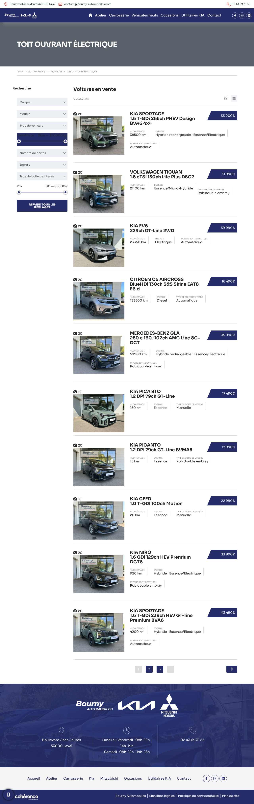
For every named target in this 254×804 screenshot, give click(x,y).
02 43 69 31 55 (241, 4)
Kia (91, 778)
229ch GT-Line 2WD (152, 228)
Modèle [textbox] (25, 114)
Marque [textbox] (25, 102)
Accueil (33, 778)
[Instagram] (242, 15)
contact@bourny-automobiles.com (87, 4)
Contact (214, 15)
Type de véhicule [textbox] (31, 125)
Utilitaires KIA (193, 15)
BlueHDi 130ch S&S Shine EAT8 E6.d (164, 284)
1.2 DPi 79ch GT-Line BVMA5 (161, 447)
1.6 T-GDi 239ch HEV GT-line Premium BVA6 (161, 615)
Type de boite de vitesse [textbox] (37, 176)
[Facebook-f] (235, 15)
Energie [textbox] (25, 164)
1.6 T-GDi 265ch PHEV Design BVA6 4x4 (162, 118)
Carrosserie (119, 15)
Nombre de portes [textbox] (33, 153)
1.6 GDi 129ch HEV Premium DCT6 (160, 557)
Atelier (100, 15)
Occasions (170, 15)
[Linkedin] (249, 15)
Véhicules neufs (145, 15)
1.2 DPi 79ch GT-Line (152, 394)
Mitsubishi (109, 778)
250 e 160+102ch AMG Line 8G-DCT (165, 338)
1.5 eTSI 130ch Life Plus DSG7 (162, 175)
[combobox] (42, 102)
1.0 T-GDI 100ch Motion (156, 501)
